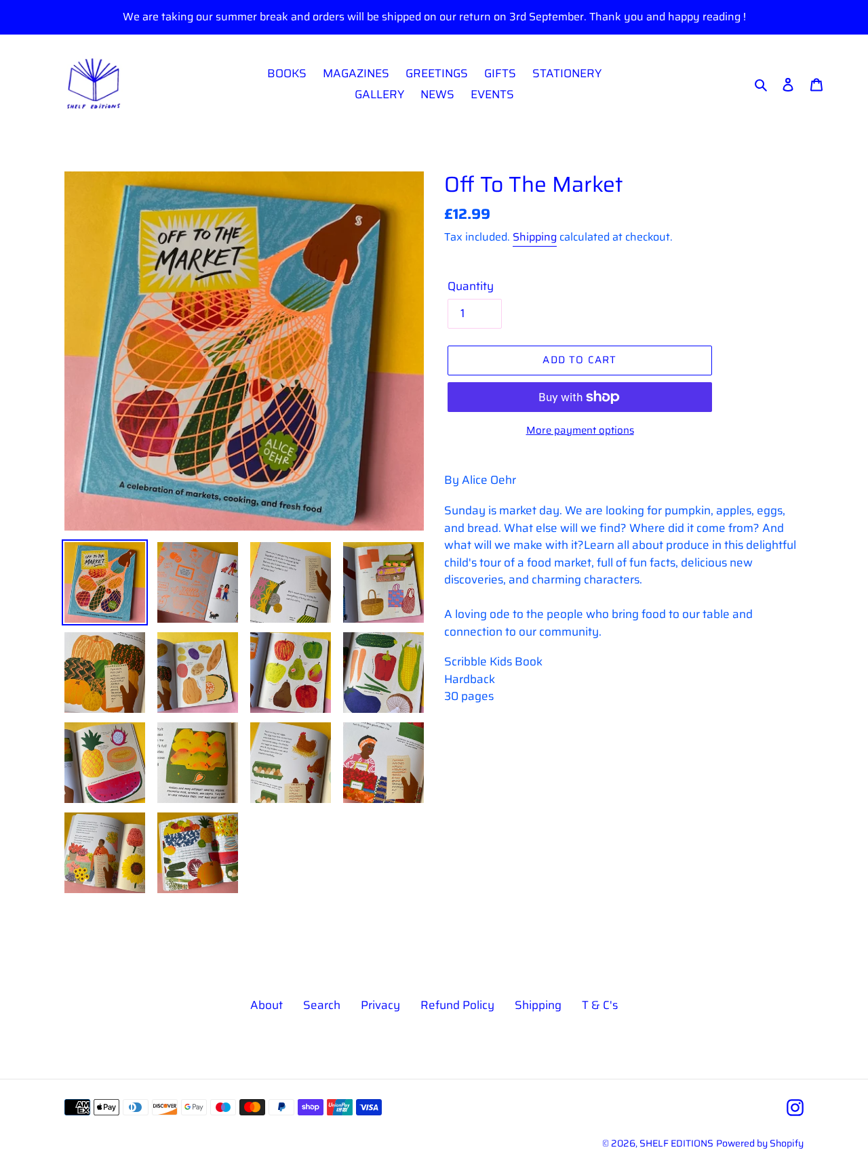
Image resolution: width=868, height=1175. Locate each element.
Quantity (471, 286)
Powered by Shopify (760, 1143)
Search (321, 1005)
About (266, 1005)
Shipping (535, 236)
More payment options (580, 430)
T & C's (600, 1005)
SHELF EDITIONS (676, 1143)
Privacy (380, 1005)
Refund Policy (457, 1005)
